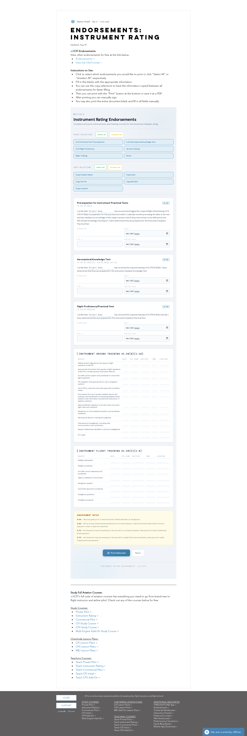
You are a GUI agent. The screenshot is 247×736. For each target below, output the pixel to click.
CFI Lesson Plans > (123, 704)
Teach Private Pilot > (124, 719)
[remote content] (123, 343)
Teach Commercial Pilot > (126, 724)
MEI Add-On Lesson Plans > (127, 710)
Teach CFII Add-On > (124, 730)
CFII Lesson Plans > (123, 707)
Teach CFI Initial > (122, 727)
